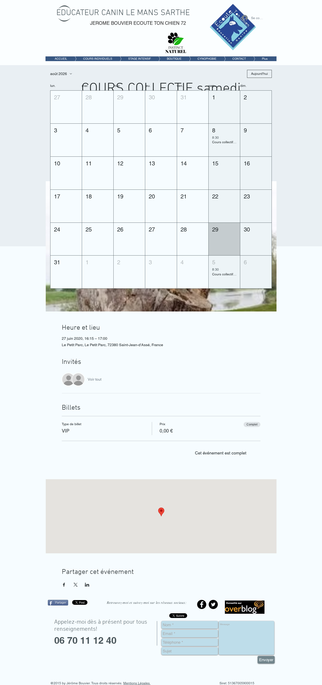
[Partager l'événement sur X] (75, 585)
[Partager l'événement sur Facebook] (64, 585)
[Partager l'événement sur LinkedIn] (87, 585)
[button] (66, 107)
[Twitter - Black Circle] (213, 604)
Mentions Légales (137, 683)
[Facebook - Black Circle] (201, 604)
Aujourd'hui (259, 74)
